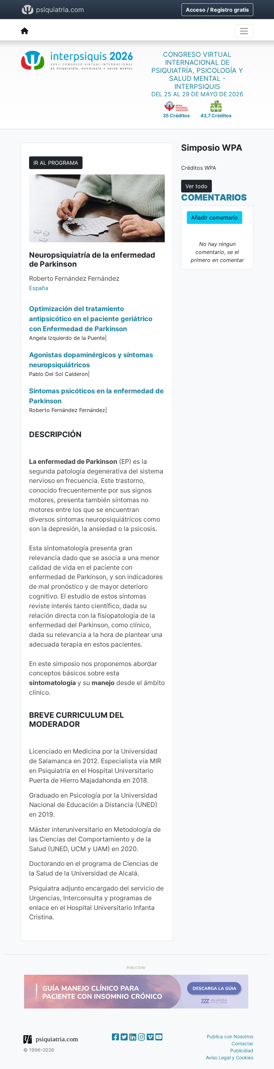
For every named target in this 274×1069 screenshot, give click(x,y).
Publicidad (241, 1050)
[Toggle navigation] (244, 31)
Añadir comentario (214, 217)
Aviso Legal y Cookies (229, 1057)
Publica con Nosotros (230, 1036)
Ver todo (196, 186)
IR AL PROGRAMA (55, 162)
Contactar (242, 1043)
